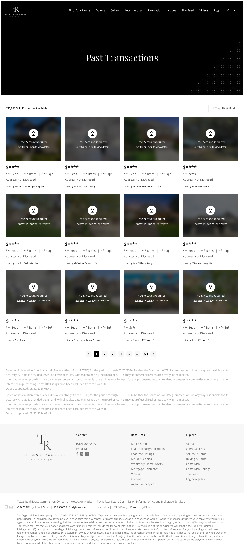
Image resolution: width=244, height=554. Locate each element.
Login (217, 10)
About (172, 10)
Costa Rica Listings (198, 469)
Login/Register (195, 479)
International (133, 10)
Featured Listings (142, 454)
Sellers (115, 10)
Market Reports (141, 459)
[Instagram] (81, 454)
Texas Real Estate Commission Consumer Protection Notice (55, 501)
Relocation (155, 10)
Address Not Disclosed (21, 180)
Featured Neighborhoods (148, 449)
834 (145, 354)
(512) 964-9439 (86, 444)
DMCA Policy (120, 507)
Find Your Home (79, 10)
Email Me (82, 449)
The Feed (188, 10)
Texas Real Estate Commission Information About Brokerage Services (141, 501)
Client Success (195, 449)
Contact (232, 10)
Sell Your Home (196, 454)
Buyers (100, 10)
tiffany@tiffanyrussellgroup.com (205, 522)
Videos (204, 10)
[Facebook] (77, 454)
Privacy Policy (100, 507)
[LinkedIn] (87, 454)
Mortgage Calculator (144, 469)
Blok (147, 507)
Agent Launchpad (142, 484)
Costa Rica (193, 464)
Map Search (139, 444)
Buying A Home (196, 459)
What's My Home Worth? (147, 464)
